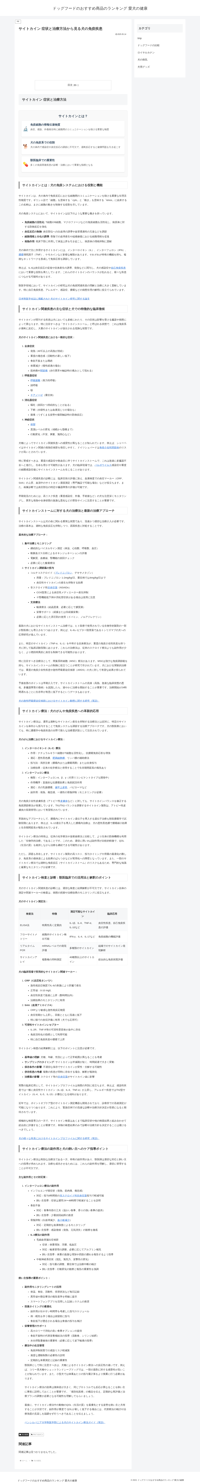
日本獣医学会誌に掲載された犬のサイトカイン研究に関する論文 (54, 298)
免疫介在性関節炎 (109, 447)
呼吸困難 (35, 380)
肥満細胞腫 (59, 758)
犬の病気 (25, 1435)
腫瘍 (21, 254)
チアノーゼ (36, 395)
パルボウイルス (103, 465)
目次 (70, 85)
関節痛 (44, 370)
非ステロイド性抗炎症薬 (73, 1195)
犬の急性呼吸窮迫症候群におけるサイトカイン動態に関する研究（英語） (59, 700)
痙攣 (32, 424)
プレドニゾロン (63, 572)
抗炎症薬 (52, 587)
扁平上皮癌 (61, 787)
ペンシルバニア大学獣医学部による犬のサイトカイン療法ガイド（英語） (65, 1422)
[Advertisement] (73, 57)
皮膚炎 (64, 801)
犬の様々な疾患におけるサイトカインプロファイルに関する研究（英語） (59, 1138)
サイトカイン (38, 1435)
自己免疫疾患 (118, 267)
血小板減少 (63, 1220)
